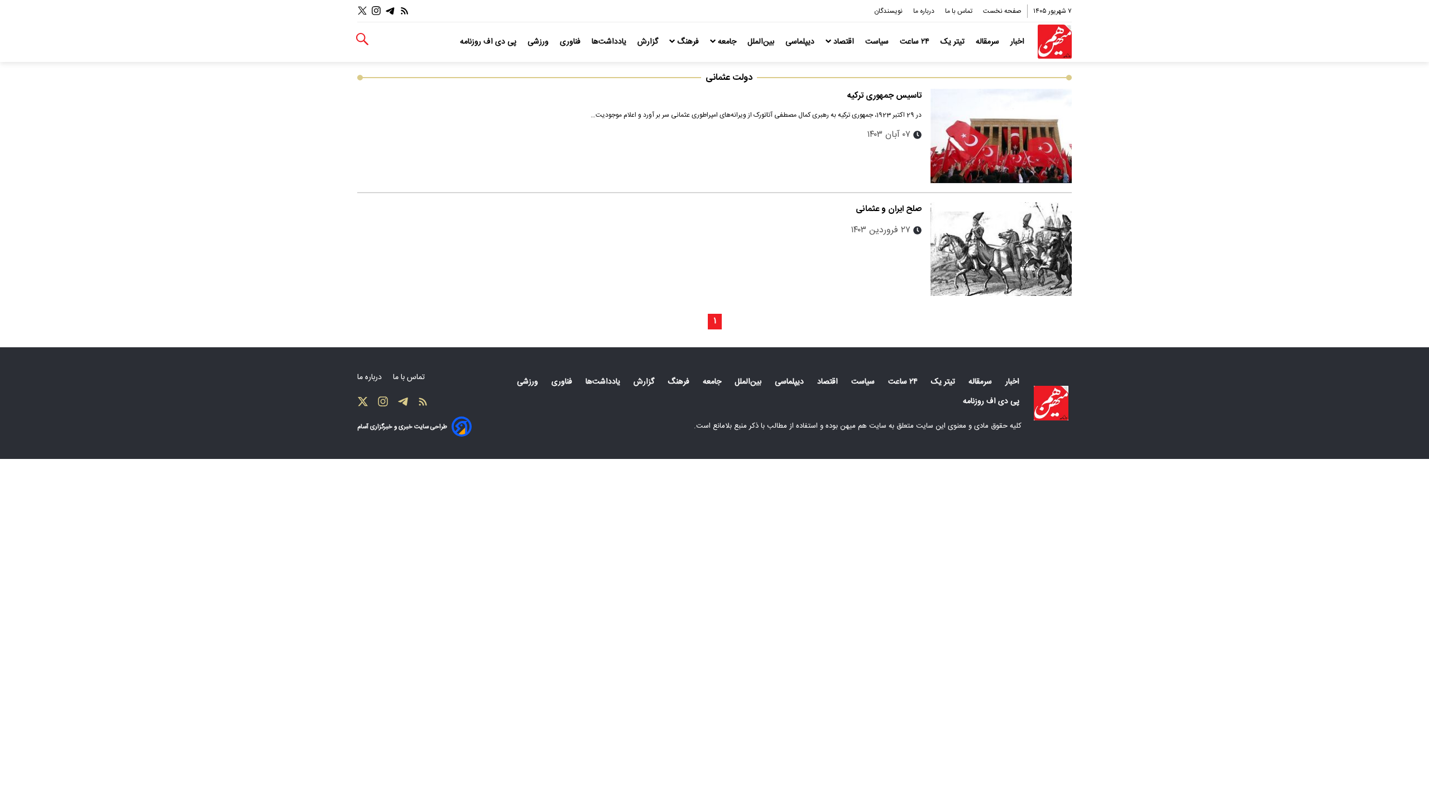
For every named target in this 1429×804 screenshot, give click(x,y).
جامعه (727, 42)
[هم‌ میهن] (1051, 403)
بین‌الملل (761, 42)
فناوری (571, 42)
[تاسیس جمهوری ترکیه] (1001, 136)
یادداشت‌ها (610, 42)
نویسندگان (889, 11)
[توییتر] (362, 10)
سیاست (878, 42)
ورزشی (539, 42)
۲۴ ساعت (916, 42)
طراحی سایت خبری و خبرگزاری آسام (402, 427)
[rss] (405, 10)
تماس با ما (959, 11)
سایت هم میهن (863, 426)
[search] (362, 39)
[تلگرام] (390, 10)
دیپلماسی (801, 42)
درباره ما (924, 11)
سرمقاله (988, 42)
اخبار (1018, 42)
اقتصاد (843, 42)
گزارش (648, 42)
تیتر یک (954, 42)
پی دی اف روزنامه (489, 42)
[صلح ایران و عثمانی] (1001, 249)
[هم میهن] (1055, 42)
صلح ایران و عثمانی (889, 209)
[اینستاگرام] (376, 10)
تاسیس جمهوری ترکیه (884, 96)
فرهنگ (688, 42)
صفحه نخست (1002, 11)
